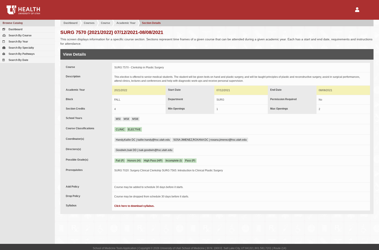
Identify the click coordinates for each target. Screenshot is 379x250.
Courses (89, 23)
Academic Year (126, 23)
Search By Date (18, 60)
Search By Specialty (21, 47)
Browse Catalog (13, 23)
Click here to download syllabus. (134, 205)
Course (105, 23)
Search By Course (20, 35)
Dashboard (15, 29)
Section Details (151, 23)
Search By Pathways (21, 53)
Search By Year (18, 41)
